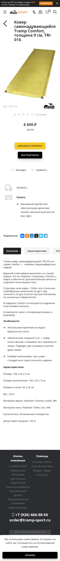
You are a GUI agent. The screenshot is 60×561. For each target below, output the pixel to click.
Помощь (42, 456)
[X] (36, 236)
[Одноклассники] (27, 236)
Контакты (42, 474)
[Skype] (41, 236)
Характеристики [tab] (36, 250)
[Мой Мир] (32, 236)
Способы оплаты (42, 461)
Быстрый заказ (30, 155)
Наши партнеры (17, 507)
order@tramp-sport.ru (30, 519)
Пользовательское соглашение (18, 501)
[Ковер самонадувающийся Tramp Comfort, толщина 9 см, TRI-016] (30, 73)
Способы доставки (42, 466)
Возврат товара (42, 470)
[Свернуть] (57, 3)
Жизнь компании (17, 458)
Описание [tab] (12, 250)
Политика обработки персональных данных (18, 491)
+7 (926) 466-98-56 (31, 514)
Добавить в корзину (30, 145)
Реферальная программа (18, 472)
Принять (30, 555)
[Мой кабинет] (40, 12)
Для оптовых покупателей (18, 480)
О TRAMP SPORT (18, 466)
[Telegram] (46, 236)
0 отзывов (41, 114)
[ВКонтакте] (22, 236)
